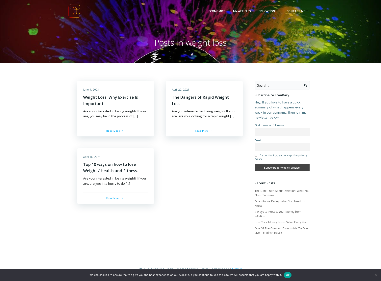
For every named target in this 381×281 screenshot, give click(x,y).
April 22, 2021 (180, 89)
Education (267, 11)
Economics (217, 11)
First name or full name (270, 125)
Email (258, 140)
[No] (376, 275)
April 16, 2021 (92, 157)
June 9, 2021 (91, 89)
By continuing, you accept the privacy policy (281, 157)
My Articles (242, 11)
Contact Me (296, 11)
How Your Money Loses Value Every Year (281, 222)
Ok (288, 274)
